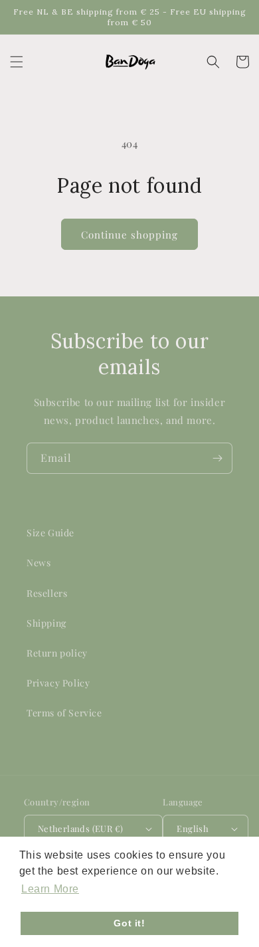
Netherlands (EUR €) (81, 828)
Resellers (47, 593)
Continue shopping (129, 234)
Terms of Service (64, 712)
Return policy (57, 653)
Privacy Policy (58, 683)
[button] (16, 61)
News (38, 562)
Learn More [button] (50, 888)
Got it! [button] (129, 923)
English (193, 828)
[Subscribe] (217, 458)
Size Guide (50, 532)
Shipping (46, 623)
